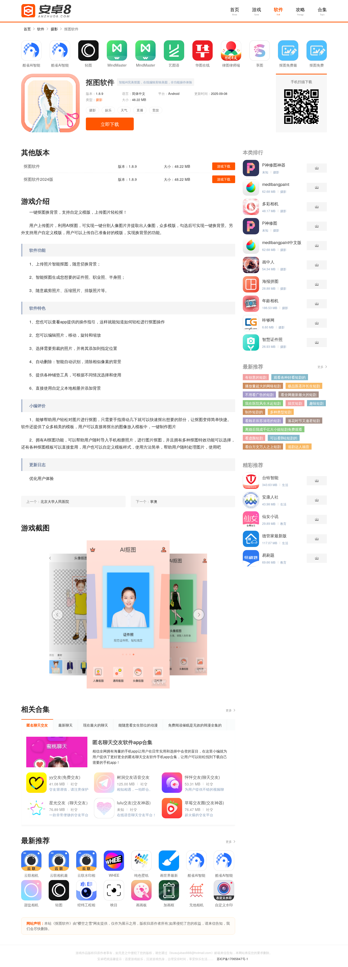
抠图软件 (71, 29)
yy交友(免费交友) (64, 777)
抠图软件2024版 (38, 179)
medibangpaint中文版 (281, 242)
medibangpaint (275, 184)
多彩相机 (270, 203)
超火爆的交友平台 (199, 815)
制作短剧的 (254, 411)
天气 (124, 110)
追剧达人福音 (298, 446)
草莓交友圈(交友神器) (204, 803)
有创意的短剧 (255, 377)
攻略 (300, 9)
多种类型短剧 (280, 411)
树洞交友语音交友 (133, 777)
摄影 (54, 29)
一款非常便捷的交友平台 (68, 815)
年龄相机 (270, 300)
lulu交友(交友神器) (134, 803)
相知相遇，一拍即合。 (135, 789)
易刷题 (268, 555)
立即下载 (110, 124)
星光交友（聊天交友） (69, 803)
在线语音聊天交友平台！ (136, 815)
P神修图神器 (273, 165)
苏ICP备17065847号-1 (232, 959)
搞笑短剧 (295, 403)
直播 (140, 110)
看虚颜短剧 (254, 437)
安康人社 (270, 497)
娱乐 (108, 110)
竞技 (155, 110)
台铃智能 (270, 477)
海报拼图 (270, 281)
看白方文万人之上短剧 (263, 446)
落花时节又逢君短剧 (304, 420)
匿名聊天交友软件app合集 (122, 742)
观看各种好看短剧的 (290, 377)
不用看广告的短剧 (259, 394)
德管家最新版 (274, 535)
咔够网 (268, 320)
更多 (229, 710)
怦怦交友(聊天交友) (202, 777)
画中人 (268, 261)
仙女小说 (270, 516)
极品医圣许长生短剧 (304, 385)
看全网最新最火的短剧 (298, 394)
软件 (278, 9)
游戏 (256, 9)
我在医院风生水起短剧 (263, 403)
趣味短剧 (316, 403)
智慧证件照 (272, 339)
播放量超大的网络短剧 (263, 385)
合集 (322, 9)
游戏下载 (223, 166)
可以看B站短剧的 (283, 437)
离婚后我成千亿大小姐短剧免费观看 (273, 429)
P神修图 (269, 223)
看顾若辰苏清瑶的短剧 (263, 420)
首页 (234, 9)
